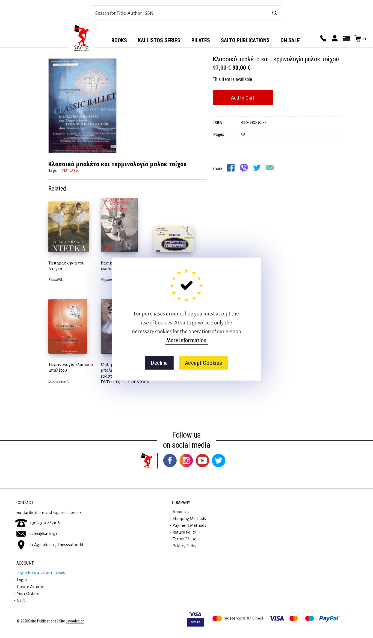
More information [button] (186, 340)
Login (22, 580)
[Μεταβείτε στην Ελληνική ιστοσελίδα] (345, 38)
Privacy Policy (184, 546)
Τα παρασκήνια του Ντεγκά (66, 266)
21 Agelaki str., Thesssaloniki (56, 544)
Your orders (28, 593)
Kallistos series (159, 40)
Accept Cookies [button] (203, 363)
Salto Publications (245, 40)
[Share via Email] (270, 167)
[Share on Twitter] (257, 167)
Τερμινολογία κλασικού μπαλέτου (70, 367)
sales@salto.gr (43, 533)
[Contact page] (322, 38)
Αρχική (81, 38)
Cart (21, 600)
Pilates (200, 40)
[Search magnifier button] (274, 13)
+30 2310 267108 (44, 522)
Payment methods (189, 525)
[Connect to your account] (333, 38)
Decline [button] (159, 363)
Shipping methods (189, 518)
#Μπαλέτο (70, 170)
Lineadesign (75, 621)
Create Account (31, 587)
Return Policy (184, 532)
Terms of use (184, 539)
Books (119, 40)
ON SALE (290, 40)
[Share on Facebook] (230, 167)
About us (181, 512)
